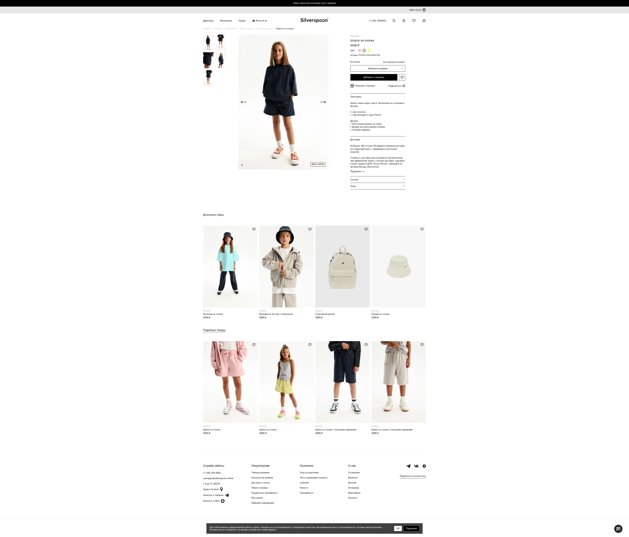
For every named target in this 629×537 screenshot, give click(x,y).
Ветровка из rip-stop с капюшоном (276, 314)
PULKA (354, 36)
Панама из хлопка (380, 314)
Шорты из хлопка (211, 429)
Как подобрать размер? (394, 62)
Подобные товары (214, 330)
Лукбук (242, 20)
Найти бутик (415, 10)
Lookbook (304, 482)
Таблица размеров (260, 472)
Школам (352, 482)
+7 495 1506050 (377, 20)
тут (363, 171)
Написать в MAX (211, 501)
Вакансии (352, 477)
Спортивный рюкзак (325, 314)
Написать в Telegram (213, 495)
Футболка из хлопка (213, 314)
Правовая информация (262, 503)
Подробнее (411, 528)
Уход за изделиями (309, 472)
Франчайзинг (354, 493)
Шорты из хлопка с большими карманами (335, 429)
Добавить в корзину (373, 77)
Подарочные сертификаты (264, 493)
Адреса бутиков (211, 489)
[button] (242, 165)
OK (398, 528)
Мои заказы (257, 498)
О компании (354, 472)
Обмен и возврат (259, 488)
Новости (304, 488)
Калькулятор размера (262, 477)
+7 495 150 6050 (212, 472)
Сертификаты (306, 493)
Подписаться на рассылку (413, 476)
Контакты (352, 498)
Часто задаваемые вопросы (313, 477)
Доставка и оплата (260, 482)
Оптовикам (353, 488)
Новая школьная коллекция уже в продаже (314, 3)
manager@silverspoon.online (218, 478)
